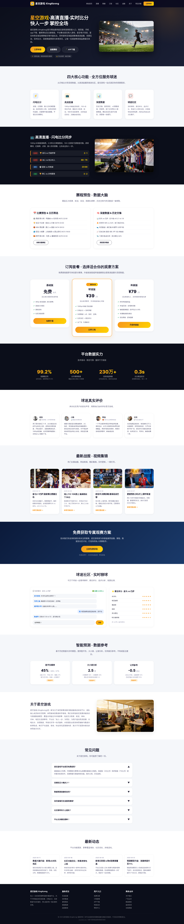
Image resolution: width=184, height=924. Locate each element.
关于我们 (129, 896)
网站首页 (89, 3)
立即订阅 (92, 330)
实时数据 (65, 899)
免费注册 (97, 896)
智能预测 (65, 905)
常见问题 (138, 3)
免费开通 (49, 321)
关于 (130, 3)
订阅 (110, 3)
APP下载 (97, 902)
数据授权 (129, 902)
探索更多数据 (104, 242)
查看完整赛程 (40, 242)
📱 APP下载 (70, 49)
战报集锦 (65, 908)
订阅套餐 (97, 899)
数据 (103, 3)
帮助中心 (97, 908)
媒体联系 (129, 905)
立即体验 (149, 3)
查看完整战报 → (37, 510)
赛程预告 (65, 902)
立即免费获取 (92, 549)
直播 (97, 3)
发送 (99, 622)
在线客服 (129, 908)
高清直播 (65, 896)
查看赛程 (53, 49)
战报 (123, 3)
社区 (117, 3)
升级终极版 (134, 325)
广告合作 (129, 899)
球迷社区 (97, 905)
